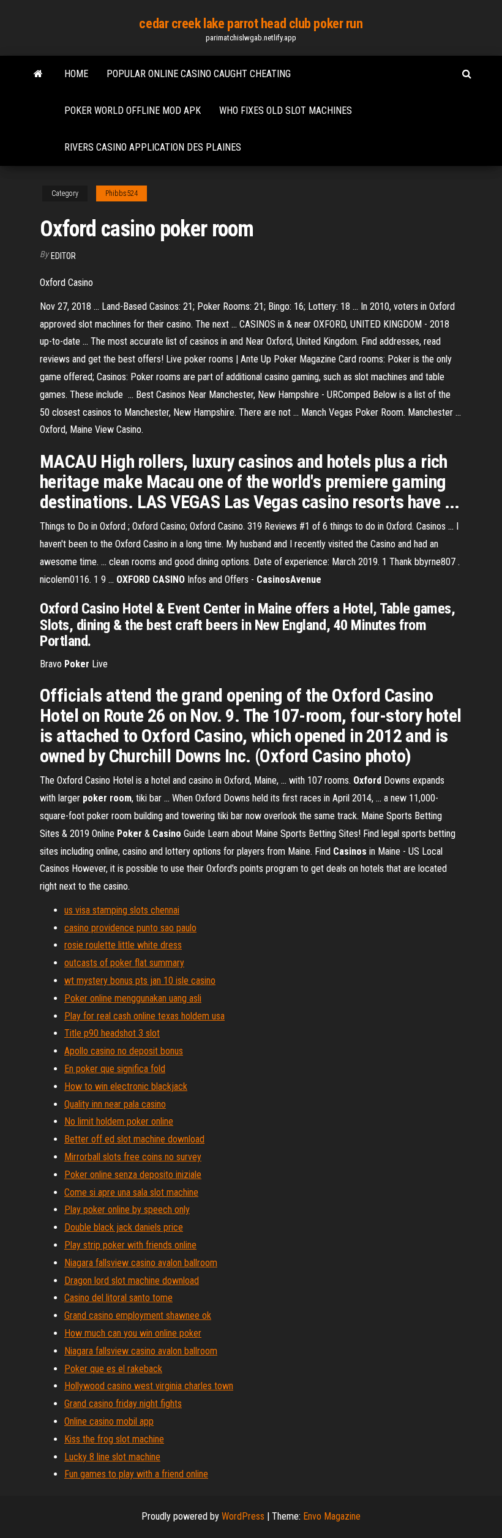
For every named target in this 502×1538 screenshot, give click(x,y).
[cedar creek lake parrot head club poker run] (38, 74)
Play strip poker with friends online (130, 1245)
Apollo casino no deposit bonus (123, 1051)
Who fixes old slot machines (285, 110)
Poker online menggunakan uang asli (132, 998)
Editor (63, 256)
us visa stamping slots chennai (121, 910)
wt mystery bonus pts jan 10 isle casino (139, 980)
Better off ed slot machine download (134, 1139)
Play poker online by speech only (127, 1209)
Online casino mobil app (109, 1421)
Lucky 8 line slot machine (112, 1457)
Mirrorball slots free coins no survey (132, 1157)
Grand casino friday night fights (123, 1403)
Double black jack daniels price (123, 1227)
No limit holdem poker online (118, 1121)
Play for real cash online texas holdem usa (144, 1016)
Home (76, 74)
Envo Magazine (332, 1516)
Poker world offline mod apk (132, 110)
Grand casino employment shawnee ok (137, 1315)
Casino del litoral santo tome (118, 1298)
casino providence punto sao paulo (130, 928)
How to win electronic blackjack (125, 1086)
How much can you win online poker (132, 1333)
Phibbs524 (121, 193)
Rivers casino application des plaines (152, 147)
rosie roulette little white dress (123, 945)
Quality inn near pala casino (115, 1104)
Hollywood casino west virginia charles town (148, 1386)
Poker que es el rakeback (113, 1369)
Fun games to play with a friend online (136, 1474)
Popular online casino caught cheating (199, 74)
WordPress (243, 1516)
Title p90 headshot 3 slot (112, 1033)
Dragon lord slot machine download (131, 1280)
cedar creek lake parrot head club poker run (250, 23)
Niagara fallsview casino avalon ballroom (140, 1263)
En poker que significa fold (114, 1069)
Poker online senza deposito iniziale (132, 1174)
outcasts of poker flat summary (124, 963)
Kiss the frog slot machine (114, 1439)
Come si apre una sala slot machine (131, 1192)
